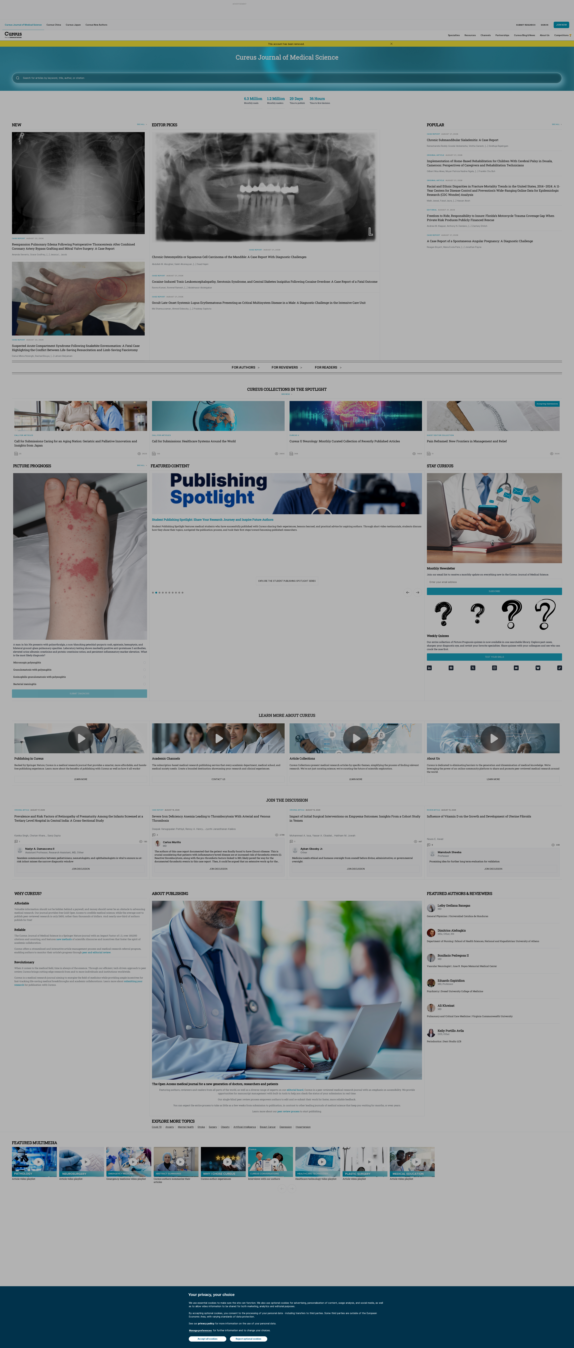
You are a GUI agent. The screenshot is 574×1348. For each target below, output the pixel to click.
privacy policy (206, 1323)
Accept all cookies (207, 1339)
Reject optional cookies (248, 1339)
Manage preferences (200, 1330)
